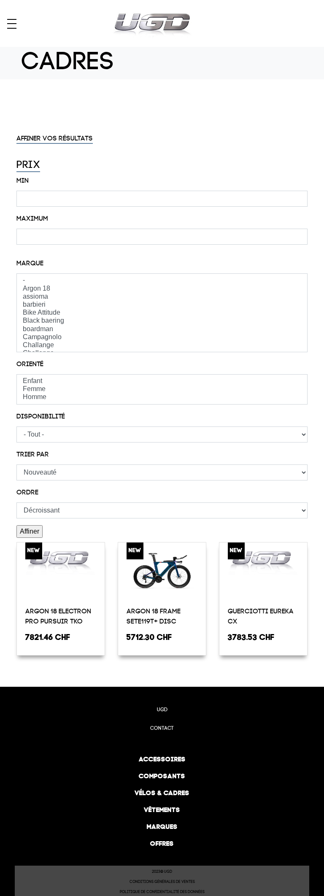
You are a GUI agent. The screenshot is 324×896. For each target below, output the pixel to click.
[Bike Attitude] (162, 313)
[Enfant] (162, 381)
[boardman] (162, 329)
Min (22, 180)
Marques (162, 827)
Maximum (32, 218)
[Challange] (162, 345)
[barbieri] (162, 305)
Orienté (29, 364)
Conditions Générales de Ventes (162, 882)
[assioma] (162, 297)
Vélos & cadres (162, 793)
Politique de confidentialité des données (162, 892)
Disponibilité (40, 416)
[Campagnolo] (162, 337)
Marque (29, 263)
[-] (162, 280)
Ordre (27, 492)
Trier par (32, 454)
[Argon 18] (162, 289)
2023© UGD (162, 871)
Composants (162, 776)
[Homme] (162, 397)
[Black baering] (162, 321)
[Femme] (162, 389)
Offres (162, 843)
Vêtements (162, 810)
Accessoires (162, 759)
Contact (162, 728)
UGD (162, 709)
